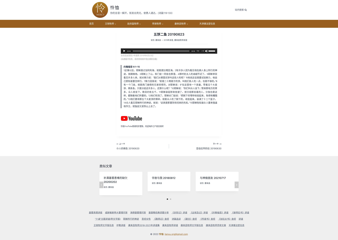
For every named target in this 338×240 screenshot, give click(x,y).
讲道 (241, 219)
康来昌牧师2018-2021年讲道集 (144, 225)
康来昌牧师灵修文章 (216, 225)
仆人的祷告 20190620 (128, 146)
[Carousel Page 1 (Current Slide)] (167, 199)
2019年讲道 (168, 40)
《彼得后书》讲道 (240, 212)
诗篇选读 (176, 219)
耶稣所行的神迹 (131, 219)
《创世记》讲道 (179, 212)
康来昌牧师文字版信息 (192, 225)
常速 (198, 51)
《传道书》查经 (207, 219)
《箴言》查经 (190, 219)
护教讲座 (120, 225)
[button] (115, 24)
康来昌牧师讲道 (180, 40)
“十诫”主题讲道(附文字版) (108, 219)
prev (101, 185)
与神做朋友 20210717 (213, 178)
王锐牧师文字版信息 (104, 225)
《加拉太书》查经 (227, 219)
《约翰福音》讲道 (219, 212)
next (237, 185)
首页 (91, 23)
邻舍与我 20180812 (163, 178)
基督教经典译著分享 (159, 212)
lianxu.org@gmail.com (176, 234)
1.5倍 (202, 51)
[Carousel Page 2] (170, 199)
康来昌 (158, 40)
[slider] (212, 50)
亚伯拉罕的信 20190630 (208, 146)
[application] (169, 51)
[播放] (124, 51)
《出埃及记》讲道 (199, 212)
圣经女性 (146, 219)
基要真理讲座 (95, 212)
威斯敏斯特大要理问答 (116, 212)
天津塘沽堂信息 (207, 23)
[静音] (206, 51)
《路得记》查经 (161, 219)
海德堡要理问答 (138, 212)
